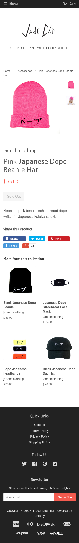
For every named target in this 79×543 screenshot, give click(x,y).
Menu (13, 3)
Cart (72, 3)
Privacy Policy (39, 436)
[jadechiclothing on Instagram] (54, 464)
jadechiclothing (43, 510)
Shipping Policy (39, 442)
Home (7, 70)
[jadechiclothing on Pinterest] (44, 464)
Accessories (25, 70)
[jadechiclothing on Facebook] (34, 464)
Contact (39, 424)
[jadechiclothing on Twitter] (24, 464)
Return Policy (39, 430)
